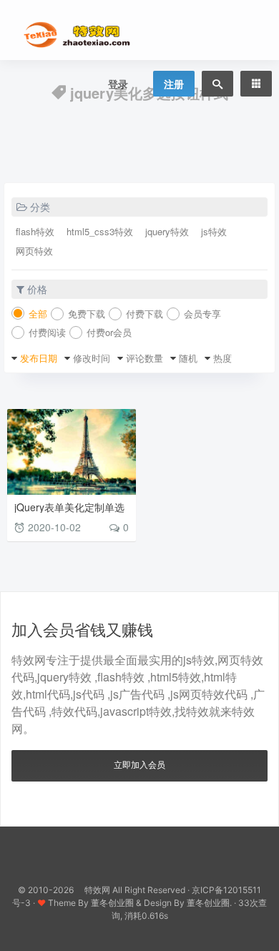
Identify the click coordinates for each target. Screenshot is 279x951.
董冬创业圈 (112, 902)
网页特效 (34, 250)
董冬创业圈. (209, 902)
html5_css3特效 (100, 231)
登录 (118, 84)
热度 (222, 358)
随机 (188, 358)
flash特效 (35, 231)
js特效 (214, 231)
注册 (174, 84)
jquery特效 (167, 231)
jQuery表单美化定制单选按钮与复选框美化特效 (69, 512)
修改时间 (91, 358)
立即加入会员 (139, 764)
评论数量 (144, 358)
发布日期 (38, 358)
